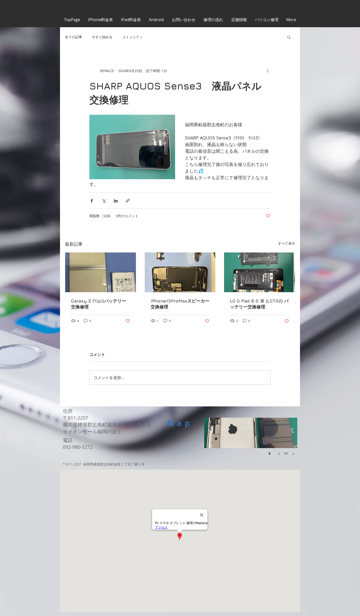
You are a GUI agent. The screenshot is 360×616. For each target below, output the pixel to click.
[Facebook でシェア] (91, 200)
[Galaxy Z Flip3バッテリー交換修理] (100, 272)
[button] (289, 37)
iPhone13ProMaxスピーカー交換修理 (180, 303)
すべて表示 (286, 243)
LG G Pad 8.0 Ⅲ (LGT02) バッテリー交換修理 (259, 303)
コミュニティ (132, 37)
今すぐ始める (102, 37)
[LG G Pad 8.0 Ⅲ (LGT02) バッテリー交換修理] (259, 272)
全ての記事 (73, 37)
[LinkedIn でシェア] (115, 200)
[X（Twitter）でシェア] (103, 200)
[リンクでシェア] (127, 200)
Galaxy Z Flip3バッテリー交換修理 (98, 303)
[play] (270, 452)
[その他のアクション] (268, 71)
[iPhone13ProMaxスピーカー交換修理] (180, 272)
